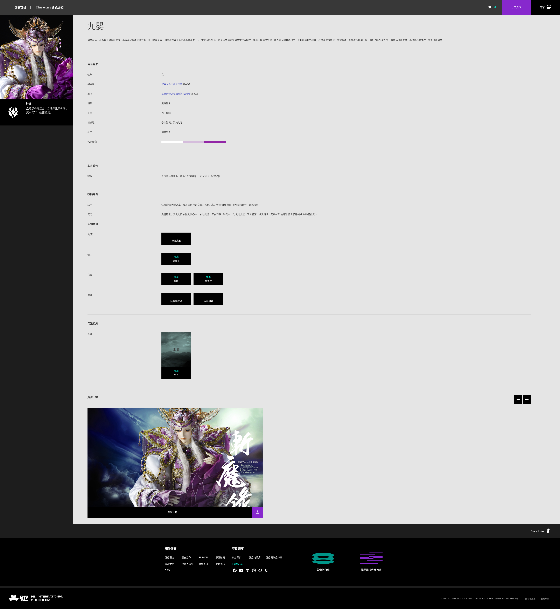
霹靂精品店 (255, 557)
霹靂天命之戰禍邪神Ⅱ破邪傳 (176, 93)
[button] (545, 7)
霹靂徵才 (169, 564)
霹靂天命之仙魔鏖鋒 (171, 84)
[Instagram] (254, 570)
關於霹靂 (170, 548)
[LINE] (247, 570)
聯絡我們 (236, 557)
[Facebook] (235, 570)
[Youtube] (241, 570)
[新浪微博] (260, 570)
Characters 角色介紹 (50, 7)
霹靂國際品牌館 (274, 557)
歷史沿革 (186, 557)
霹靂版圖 (220, 557)
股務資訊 (220, 564)
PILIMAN (203, 557)
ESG (167, 570)
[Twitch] (267, 570)
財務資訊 (203, 564)
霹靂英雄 (20, 7)
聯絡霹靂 (238, 548)
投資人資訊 (187, 564)
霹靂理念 (169, 557)
